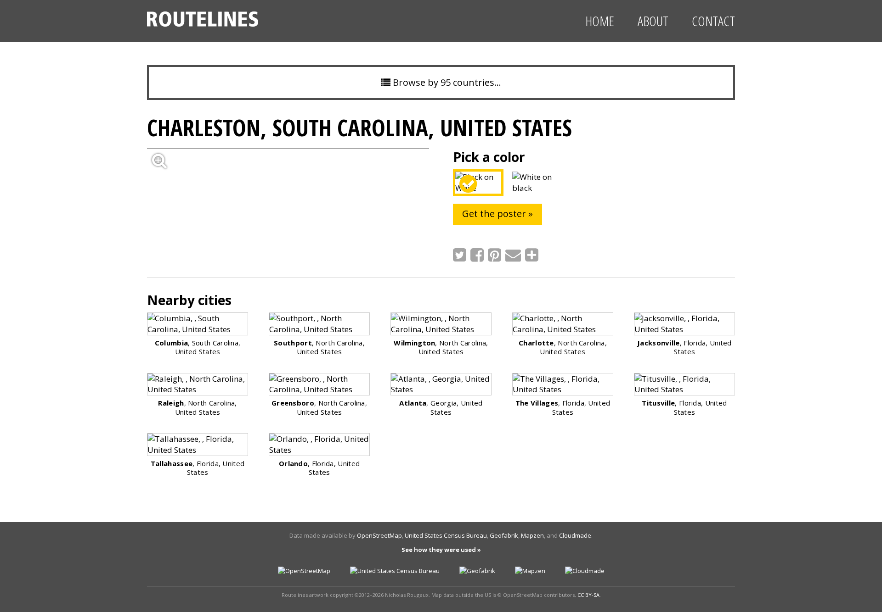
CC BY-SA (588, 594)
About (653, 20)
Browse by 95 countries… (445, 82)
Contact (713, 20)
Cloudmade (575, 535)
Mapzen (532, 535)
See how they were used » (441, 549)
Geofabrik (504, 535)
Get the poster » (497, 213)
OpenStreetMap (379, 535)
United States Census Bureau (446, 535)
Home (599, 20)
